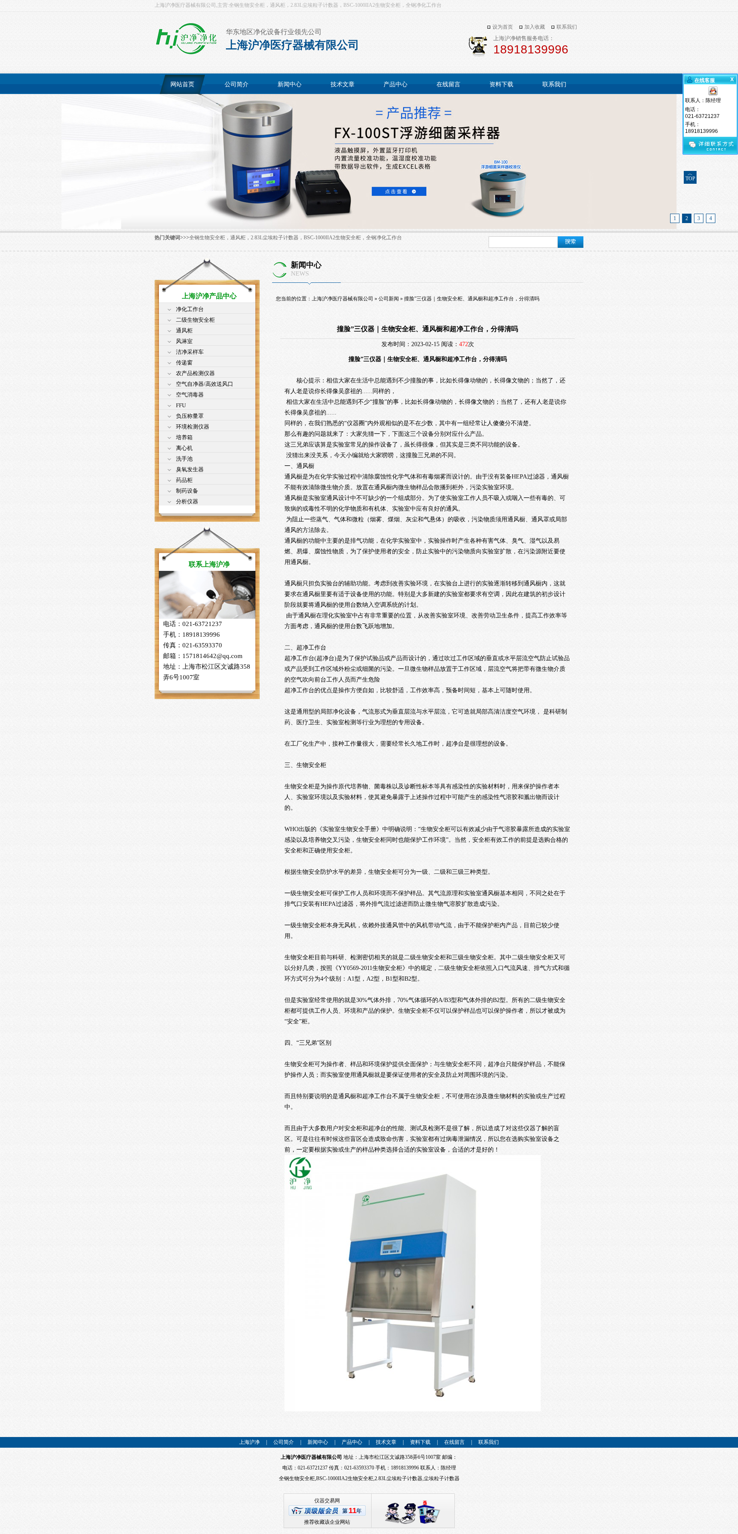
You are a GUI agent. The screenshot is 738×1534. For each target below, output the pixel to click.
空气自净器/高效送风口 (204, 384)
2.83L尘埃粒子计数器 (398, 1478)
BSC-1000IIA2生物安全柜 (344, 1478)
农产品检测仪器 (195, 373)
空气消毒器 (190, 394)
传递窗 (184, 362)
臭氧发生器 (190, 469)
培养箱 (184, 437)
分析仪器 (187, 501)
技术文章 (342, 84)
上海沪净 (249, 1442)
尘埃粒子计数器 (442, 1478)
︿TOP (690, 176)
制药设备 (187, 491)
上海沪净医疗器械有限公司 (342, 299)
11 (352, 1510)
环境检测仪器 (192, 426)
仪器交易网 (327, 1501)
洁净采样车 (190, 352)
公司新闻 (388, 299)
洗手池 (184, 458)
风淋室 (184, 341)
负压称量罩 (190, 416)
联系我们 (566, 27)
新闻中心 (290, 84)
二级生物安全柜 (195, 320)
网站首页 (182, 84)
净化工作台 (190, 309)
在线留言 (448, 84)
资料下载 (501, 84)
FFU (181, 405)
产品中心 (395, 84)
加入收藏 (534, 27)
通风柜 (184, 330)
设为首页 (502, 27)
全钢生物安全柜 (297, 1478)
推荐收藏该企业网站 (327, 1522)
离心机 (184, 448)
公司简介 (237, 84)
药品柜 (184, 480)
